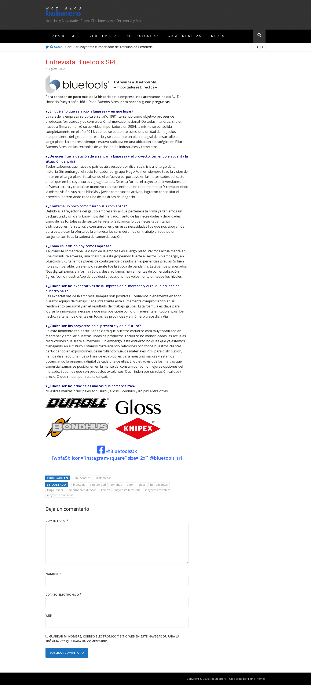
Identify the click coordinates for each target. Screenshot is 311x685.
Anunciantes (82, 478)
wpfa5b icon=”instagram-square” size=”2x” (100, 458)
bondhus (116, 485)
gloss (142, 485)
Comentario (56, 521)
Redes (218, 36)
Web (48, 615)
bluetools (79, 485)
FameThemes (257, 679)
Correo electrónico (63, 595)
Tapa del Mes (65, 36)
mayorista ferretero (158, 490)
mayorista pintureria (60, 495)
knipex (105, 490)
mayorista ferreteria (127, 490)
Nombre (53, 574)
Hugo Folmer (55, 490)
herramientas (159, 485)
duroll (130, 485)
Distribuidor (103, 478)
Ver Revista (103, 36)
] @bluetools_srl (164, 458)
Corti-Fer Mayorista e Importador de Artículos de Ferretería (109, 47)
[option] (165, 47)
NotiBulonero (142, 36)
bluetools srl (98, 485)
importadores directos (82, 490)
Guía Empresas (185, 36)
